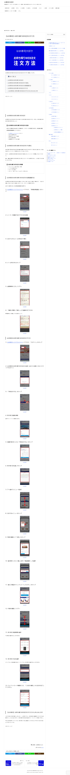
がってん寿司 (51, 73)
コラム (50, 92)
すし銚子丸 (51, 101)
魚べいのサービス (54, 142)
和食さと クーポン (51, 157)
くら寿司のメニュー (54, 90)
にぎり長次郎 (51, 107)
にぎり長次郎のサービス (55, 109)
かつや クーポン (50, 159)
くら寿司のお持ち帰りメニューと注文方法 (56, 57)
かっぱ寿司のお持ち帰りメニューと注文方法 (56, 64)
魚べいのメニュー (54, 145)
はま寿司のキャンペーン (55, 118)
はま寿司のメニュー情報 (58, 129)
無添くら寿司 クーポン (52, 158)
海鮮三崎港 (51, 134)
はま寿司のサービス (39, 744)
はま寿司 (13, 30)
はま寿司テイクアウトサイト (14, 133)
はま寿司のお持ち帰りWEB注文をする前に (18, 83)
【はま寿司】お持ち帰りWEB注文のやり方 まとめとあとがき (23, 91)
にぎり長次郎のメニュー (55, 112)
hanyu (42, 747)
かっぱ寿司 (51, 79)
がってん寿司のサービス (55, 75)
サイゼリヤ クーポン (51, 160)
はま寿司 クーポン (52, 46)
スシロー (50, 95)
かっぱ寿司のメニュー (55, 83)
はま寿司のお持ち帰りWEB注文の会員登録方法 (19, 85)
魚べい (50, 140)
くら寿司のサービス (54, 87)
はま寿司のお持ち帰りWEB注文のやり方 (18, 88)
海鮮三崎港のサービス (55, 136)
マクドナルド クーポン (52, 154)
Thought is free (41, 772)
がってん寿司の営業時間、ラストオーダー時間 (57, 48)
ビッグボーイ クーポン (52, 156)
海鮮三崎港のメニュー (55, 138)
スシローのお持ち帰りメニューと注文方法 (56, 60)
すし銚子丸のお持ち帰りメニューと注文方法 (56, 62)
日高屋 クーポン (50, 161)
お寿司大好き (7, 30)
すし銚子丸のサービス (55, 103)
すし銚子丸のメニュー (55, 105)
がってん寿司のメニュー (55, 77)
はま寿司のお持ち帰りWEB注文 (15, 80)
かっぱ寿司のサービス (55, 81)
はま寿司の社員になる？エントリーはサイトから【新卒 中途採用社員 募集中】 (57, 43)
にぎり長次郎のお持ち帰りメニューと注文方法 (57, 53)
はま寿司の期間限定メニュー (59, 132)
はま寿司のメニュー (54, 125)
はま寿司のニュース (54, 123)
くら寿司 (50, 86)
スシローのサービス (54, 96)
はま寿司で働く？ (54, 116)
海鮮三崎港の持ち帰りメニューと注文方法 (56, 50)
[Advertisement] (35, 20)
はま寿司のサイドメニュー (58, 127)
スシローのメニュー (54, 99)
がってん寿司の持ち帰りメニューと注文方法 (56, 55)
